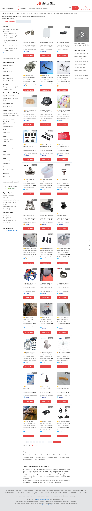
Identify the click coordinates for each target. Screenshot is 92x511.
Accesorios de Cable (80, 59)
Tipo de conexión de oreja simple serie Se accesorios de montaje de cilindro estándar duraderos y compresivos (63, 214)
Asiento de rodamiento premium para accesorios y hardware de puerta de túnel (30, 249)
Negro (6, 161)
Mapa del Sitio (68, 490)
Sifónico (7, 89)
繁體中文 (29, 492)
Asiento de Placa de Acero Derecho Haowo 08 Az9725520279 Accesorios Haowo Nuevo (63, 318)
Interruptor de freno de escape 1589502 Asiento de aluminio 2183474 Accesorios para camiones (46, 111)
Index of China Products (57, 496)
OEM (7, 218)
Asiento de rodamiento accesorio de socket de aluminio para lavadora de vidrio (63, 249)
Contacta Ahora (29, 55)
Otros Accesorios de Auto (11, 41)
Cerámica (8, 65)
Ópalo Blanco (8, 170)
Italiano (65, 492)
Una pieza (8, 78)
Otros (6, 222)
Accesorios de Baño (79, 67)
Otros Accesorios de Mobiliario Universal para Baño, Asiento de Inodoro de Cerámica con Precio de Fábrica (29, 41)
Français (41, 492)
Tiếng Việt (52, 494)
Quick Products (30, 496)
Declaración (18, 490)
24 (29, 445)
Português (58, 492)
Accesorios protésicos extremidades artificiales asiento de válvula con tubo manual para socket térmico (63, 387)
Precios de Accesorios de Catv (28, 455)
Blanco (7, 163)
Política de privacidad (40, 490)
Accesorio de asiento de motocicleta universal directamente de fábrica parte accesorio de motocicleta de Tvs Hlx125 (63, 41)
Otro (4, 53)
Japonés (6, 141)
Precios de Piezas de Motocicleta (28, 457)
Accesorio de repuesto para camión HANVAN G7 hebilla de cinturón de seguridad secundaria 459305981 (46, 387)
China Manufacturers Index (42, 496)
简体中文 (23, 492)
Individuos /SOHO (10, 206)
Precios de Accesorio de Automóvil (64, 455)
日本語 (35, 492)
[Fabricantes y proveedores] (46, 3)
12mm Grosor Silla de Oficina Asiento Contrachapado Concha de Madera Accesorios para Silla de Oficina (30, 111)
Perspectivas (76, 490)
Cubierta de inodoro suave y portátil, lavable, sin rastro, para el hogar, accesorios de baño (46, 180)
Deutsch (53, 492)
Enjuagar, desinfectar (11, 87)
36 (32, 445)
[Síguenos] (82, 490)
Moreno (6, 154)
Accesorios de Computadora (82, 53)
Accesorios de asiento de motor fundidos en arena (63, 284)
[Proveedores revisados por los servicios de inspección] (11, 186)
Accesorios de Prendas (80, 56)
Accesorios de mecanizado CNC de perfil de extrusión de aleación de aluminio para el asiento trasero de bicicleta (46, 76)
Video (51, 27)
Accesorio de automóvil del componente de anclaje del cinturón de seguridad (63, 422)
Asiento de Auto (10, 33)
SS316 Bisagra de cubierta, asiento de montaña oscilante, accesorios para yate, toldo (29, 180)
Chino (6, 132)
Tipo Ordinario (8, 126)
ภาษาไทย (40, 494)
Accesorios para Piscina (81, 73)
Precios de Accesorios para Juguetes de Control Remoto (40, 455)
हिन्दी (35, 494)
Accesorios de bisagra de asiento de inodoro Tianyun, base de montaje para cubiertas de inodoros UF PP (63, 353)
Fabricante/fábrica (11, 200)
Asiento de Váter (10, 48)
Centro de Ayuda (10, 490)
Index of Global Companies (71, 496)
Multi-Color (8, 148)
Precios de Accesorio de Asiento (52, 457)
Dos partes (8, 80)
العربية (84, 492)
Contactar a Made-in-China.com (55, 490)
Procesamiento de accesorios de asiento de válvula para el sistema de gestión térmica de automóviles (29, 76)
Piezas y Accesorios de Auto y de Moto (11, 30)
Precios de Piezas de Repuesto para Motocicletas (28, 459)
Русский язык (72, 492)
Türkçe (46, 494)
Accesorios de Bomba (80, 64)
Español (47, 492)
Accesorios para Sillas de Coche (83, 78)
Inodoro (8, 50)
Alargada (7, 106)
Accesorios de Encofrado (81, 76)
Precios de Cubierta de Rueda (52, 455)
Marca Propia (9, 220)
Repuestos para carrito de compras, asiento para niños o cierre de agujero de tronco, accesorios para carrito (63, 145)
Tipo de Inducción (9, 96)
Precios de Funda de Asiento (40, 457)
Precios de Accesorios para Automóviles (64, 457)
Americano (8, 139)
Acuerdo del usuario (28, 490)
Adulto (7, 176)
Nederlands (29, 494)
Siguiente (56, 442)
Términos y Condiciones (48, 504)
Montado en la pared (11, 115)
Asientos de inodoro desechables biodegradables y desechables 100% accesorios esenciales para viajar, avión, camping (29, 387)
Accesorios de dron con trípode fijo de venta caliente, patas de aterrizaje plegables (46, 422)
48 (36, 445)
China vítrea (7, 71)
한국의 (79, 492)
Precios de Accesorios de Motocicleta (40, 459)
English (17, 492)
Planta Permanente (10, 113)
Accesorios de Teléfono (80, 70)
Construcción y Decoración (10, 46)
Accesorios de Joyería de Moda (83, 62)
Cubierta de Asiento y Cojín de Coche (11, 37)
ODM (7, 215)
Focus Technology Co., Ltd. (42, 499)
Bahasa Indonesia (61, 494)
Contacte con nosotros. (11, 230)
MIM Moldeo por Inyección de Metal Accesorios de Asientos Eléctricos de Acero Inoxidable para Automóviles (63, 76)
